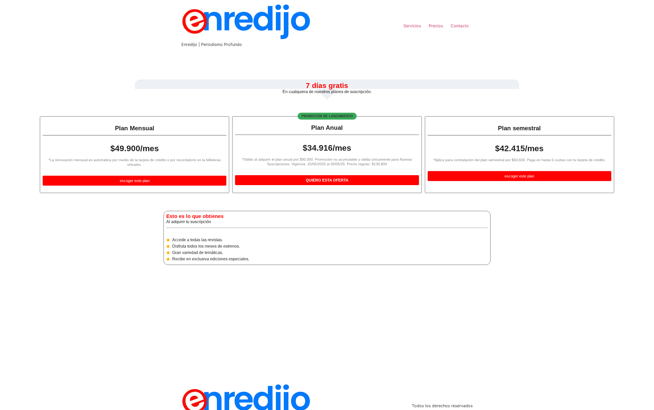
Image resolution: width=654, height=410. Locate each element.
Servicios (412, 25)
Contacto (460, 25)
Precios (436, 25)
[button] (327, 116)
